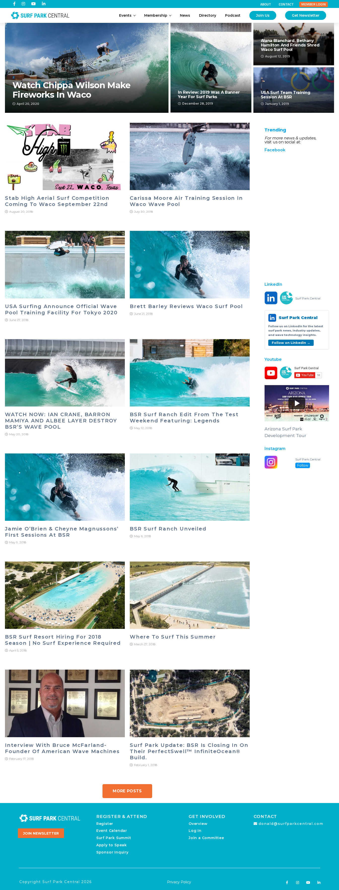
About (265, 4)
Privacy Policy (179, 882)
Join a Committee (206, 838)
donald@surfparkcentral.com (291, 823)
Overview (198, 823)
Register (104, 823)
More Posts (127, 791)
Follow (302, 465)
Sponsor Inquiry (112, 852)
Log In (195, 830)
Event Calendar (111, 830)
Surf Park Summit (113, 838)
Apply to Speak (111, 845)
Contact (286, 4)
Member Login (313, 4)
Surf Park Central (307, 298)
